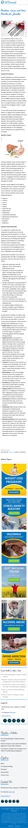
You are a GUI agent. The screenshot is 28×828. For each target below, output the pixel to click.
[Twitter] (9, 722)
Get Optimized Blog (6, 766)
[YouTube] (18, 722)
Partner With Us (6, 716)
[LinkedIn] (14, 722)
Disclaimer (4, 769)
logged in (11, 452)
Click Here (12, 712)
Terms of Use (5, 775)
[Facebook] (5, 722)
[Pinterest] (23, 722)
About (2, 763)
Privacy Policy (5, 772)
